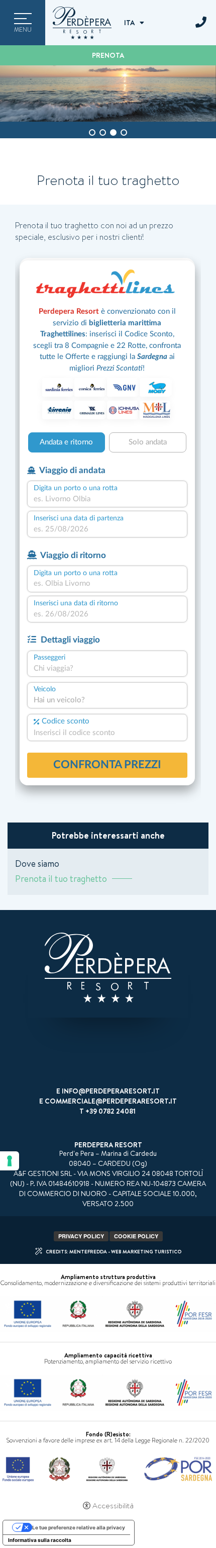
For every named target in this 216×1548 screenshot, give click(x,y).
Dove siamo (37, 863)
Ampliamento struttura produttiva (108, 1276)
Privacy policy (81, 1236)
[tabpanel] (108, 93)
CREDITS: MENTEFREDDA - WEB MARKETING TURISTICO (113, 1251)
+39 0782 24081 (110, 1111)
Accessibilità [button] (113, 1506)
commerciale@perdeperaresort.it (111, 1101)
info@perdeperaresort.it (111, 1091)
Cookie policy (136, 1236)
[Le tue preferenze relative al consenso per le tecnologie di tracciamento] (9, 1160)
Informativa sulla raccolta (39, 1540)
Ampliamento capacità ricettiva (108, 1355)
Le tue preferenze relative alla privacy (78, 1527)
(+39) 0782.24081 (201, 22)
